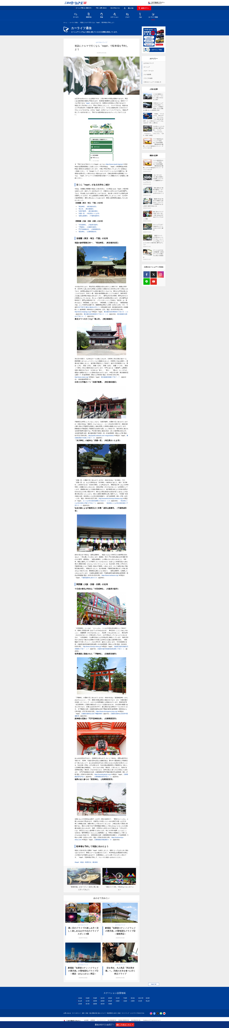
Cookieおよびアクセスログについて (152, 1020)
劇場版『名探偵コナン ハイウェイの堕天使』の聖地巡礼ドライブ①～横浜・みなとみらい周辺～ (83, 971)
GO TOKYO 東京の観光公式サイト (89, 307)
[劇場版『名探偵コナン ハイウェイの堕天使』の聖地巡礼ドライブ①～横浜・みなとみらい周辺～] (83, 952)
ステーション (114, 17)
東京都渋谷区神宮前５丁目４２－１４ (96, 314)
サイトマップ (125, 1013)
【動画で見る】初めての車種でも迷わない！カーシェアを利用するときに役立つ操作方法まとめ (153, 202)
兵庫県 (133, 1001)
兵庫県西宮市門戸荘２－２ (103, 776)
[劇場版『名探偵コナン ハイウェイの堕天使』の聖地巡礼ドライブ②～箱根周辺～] (120, 913)
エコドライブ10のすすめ (137, 1013)
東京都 (133, 998)
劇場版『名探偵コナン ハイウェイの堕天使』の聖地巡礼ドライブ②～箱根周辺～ (120, 931)
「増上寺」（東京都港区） (86, 209)
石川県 (87, 1001)
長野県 (95, 1001)
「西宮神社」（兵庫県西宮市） (87, 231)
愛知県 (110, 1001)
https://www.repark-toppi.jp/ (114, 164)
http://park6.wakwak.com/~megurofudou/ (101, 435)
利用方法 (88, 17)
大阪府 (125, 1001)
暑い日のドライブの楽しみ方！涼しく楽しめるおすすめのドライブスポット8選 (83, 931)
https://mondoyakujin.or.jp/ (102, 774)
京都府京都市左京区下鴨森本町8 (91, 713)
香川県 (87, 1004)
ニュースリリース (101, 1020)
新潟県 (148, 998)
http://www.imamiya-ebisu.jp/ (92, 646)
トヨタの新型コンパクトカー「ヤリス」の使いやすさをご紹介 (158, 96)
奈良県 (140, 1001)
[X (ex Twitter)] (153, 274)
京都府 (118, 1001)
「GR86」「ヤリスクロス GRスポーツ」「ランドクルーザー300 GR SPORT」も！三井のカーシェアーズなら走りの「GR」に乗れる (153, 118)
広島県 (80, 1004)
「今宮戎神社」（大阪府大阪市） (88, 224)
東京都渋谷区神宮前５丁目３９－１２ (116, 312)
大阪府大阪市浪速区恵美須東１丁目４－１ (111, 649)
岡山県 (148, 1001)
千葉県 (125, 998)
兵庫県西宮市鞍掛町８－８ (103, 839)
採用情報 (93, 1020)
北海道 (80, 998)
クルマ (127, 17)
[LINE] (146, 281)
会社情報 (86, 1020)
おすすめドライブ (101, 42)
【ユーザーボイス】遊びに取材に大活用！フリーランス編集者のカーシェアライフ (153, 178)
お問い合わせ (67, 1013)
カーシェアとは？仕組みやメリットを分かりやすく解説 (158, 227)
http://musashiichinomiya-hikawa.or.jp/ (111, 498)
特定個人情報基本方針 (123, 1020)
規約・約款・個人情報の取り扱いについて (94, 1013)
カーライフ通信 (153, 17)
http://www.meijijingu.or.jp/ (83, 312)
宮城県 (87, 998)
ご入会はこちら (125, 1025)
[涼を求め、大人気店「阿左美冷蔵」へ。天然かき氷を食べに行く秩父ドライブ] (120, 952)
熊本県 (102, 1004)
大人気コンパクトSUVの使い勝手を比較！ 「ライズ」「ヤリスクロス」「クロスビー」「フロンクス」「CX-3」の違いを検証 (153, 131)
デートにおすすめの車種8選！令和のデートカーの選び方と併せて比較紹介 (153, 253)
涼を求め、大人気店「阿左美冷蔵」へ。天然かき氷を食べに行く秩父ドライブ (120, 971)
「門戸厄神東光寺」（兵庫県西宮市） (89, 229)
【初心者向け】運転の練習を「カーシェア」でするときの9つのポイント (158, 190)
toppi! (88, 103)
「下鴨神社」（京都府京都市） (87, 227)
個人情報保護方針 (112, 1020)
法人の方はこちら (115, 8)
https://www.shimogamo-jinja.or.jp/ (107, 711)
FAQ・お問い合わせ (101, 8)
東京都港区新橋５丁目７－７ (110, 377)
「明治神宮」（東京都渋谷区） (87, 206)
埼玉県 (118, 998)
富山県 (80, 1001)
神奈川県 (140, 998)
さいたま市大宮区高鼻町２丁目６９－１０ (96, 501)
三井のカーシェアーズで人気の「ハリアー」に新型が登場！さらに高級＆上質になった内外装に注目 (153, 106)
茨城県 (95, 998)
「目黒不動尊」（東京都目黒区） (88, 211)
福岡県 (95, 1004)
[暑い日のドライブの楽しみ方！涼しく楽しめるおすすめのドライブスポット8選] (83, 913)
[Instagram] (160, 274)
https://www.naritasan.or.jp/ (110, 575)
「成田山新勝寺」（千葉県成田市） (88, 216)
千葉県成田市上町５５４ (89, 577)
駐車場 (95, 862)
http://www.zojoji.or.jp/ (81, 377)
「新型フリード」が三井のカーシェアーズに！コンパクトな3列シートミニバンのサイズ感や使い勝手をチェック (153, 240)
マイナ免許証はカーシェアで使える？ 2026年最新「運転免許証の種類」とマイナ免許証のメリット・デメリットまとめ (153, 143)
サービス (76, 17)
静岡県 (102, 1001)
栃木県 (102, 998)
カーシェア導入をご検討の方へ (84, 8)
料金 (101, 17)
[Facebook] (146, 274)
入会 (140, 17)
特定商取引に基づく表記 (114, 1013)
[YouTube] (153, 281)
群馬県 (110, 998)
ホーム (65, 22)
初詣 (82, 862)
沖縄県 (110, 1004)
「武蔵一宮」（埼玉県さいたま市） (88, 213)
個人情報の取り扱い (136, 1020)
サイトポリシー (76, 1013)
